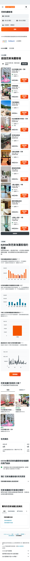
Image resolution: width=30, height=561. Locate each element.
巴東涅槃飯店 (15, 102)
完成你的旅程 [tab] (11, 511)
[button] (2, 7)
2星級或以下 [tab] (22, 390)
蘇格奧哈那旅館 (16, 168)
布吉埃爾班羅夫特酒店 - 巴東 (20, 118)
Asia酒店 (17, 534)
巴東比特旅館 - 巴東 (17, 151)
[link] (15, 374)
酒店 (12, 534)
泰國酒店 (22, 534)
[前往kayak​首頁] (10, 7)
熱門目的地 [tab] (20, 511)
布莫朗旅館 (15, 86)
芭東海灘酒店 (11, 535)
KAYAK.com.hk (7, 534)
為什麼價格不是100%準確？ (9, 556)
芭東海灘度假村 (8, 520)
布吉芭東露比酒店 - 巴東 (18, 69)
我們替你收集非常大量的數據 (10, 553)
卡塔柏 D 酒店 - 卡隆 (17, 217)
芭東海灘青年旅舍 (8, 522)
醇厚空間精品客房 (17, 201)
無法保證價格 (20, 546)
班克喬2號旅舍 (16, 135)
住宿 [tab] (4, 511)
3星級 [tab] (7, 390)
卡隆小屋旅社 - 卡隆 (17, 184)
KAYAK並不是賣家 (7, 551)
